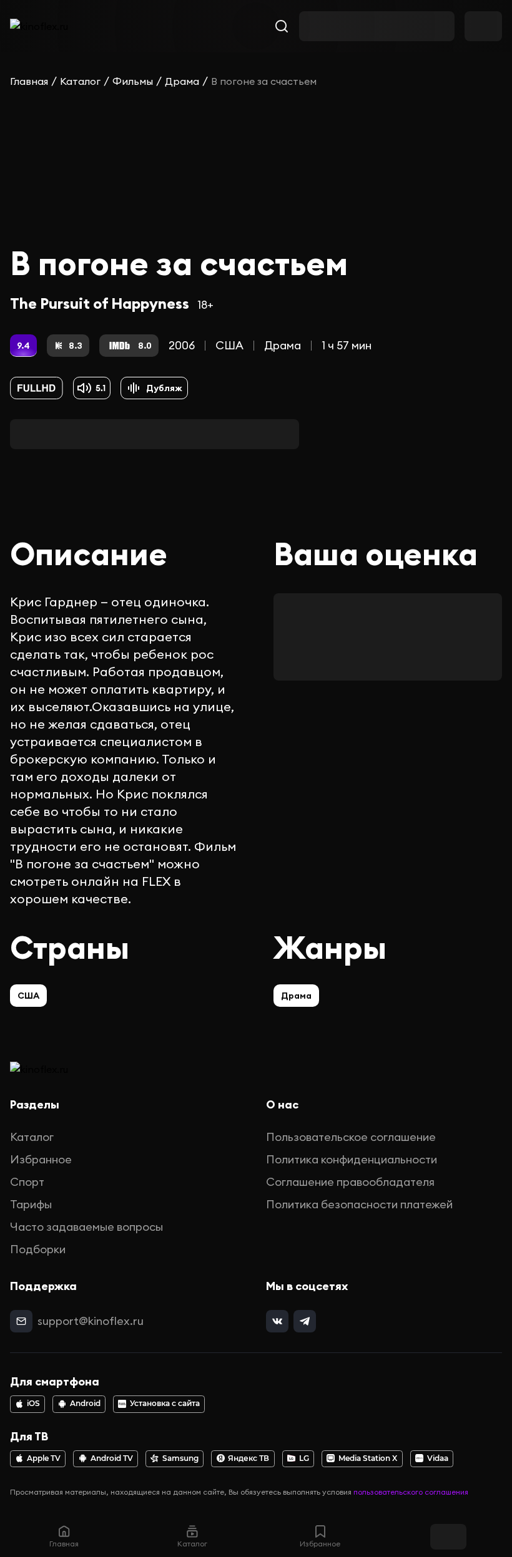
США (229, 345)
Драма (182, 81)
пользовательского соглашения (410, 1491)
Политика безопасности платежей (359, 1204)
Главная (29, 81)
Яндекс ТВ (248, 1458)
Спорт (27, 1182)
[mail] (21, 1321)
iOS (33, 1403)
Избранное (41, 1159)
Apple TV (44, 1458)
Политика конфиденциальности (351, 1159)
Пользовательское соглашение (351, 1137)
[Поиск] (281, 26)
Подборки (38, 1249)
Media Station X (367, 1458)
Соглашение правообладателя (350, 1182)
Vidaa (437, 1458)
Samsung (180, 1458)
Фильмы (132, 81)
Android (85, 1403)
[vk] (277, 1321)
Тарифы (31, 1204)
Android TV (112, 1458)
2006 (182, 345)
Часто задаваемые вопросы (86, 1227)
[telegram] (304, 1321)
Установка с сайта (165, 1403)
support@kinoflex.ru (90, 1321)
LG (304, 1458)
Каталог (80, 81)
